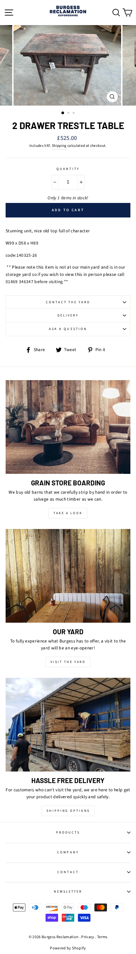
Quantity (67, 169)
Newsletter (68, 891)
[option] (68, 65)
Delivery (68, 315)
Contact (67, 872)
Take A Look (68, 513)
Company (68, 852)
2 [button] (69, 113)
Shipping (59, 145)
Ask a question (68, 329)
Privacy (87, 937)
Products (68, 832)
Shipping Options (68, 810)
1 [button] (63, 113)
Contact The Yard (68, 302)
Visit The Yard (68, 662)
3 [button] (74, 113)
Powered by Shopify (68, 948)
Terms (102, 937)
